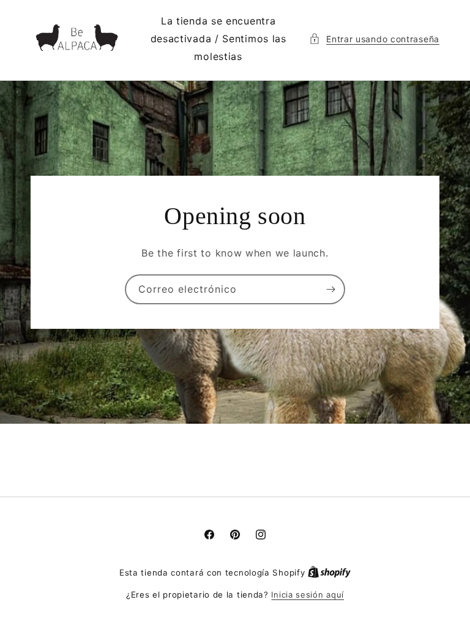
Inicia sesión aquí (307, 594)
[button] (374, 39)
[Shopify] (329, 572)
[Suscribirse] (330, 289)
